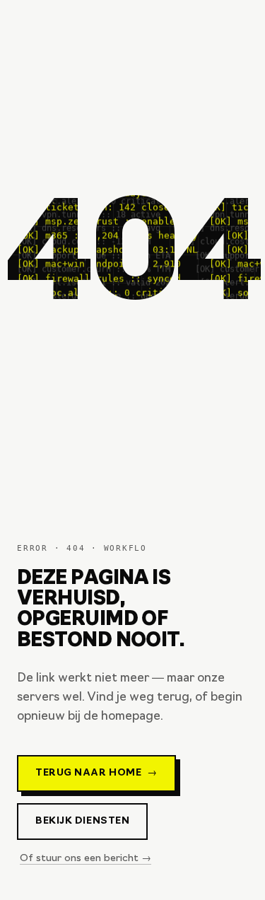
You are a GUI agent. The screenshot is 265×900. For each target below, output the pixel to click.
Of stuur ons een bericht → (85, 858)
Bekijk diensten (82, 821)
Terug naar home (96, 773)
